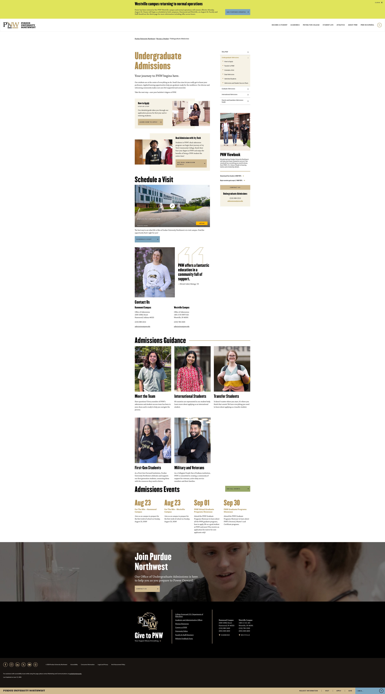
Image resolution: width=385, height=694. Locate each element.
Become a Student (279, 25)
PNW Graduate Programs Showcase (235, 510)
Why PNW (225, 52)
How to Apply (228, 61)
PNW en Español (367, 25)
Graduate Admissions (228, 89)
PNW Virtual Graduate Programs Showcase (204, 510)
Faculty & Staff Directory (184, 635)
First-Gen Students (148, 467)
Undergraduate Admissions (230, 57)
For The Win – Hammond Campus (146, 510)
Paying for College (311, 25)
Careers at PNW (181, 627)
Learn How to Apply (148, 122)
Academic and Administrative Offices (188, 620)
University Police (181, 631)
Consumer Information (88, 664)
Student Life (328, 25)
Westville (245, 635)
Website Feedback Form (184, 639)
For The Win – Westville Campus (174, 510)
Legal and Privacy (103, 664)
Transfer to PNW (229, 66)
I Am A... (360, 691)
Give (350, 691)
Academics (295, 25)
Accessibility (74, 664)
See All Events (233, 489)
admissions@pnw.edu (142, 326)
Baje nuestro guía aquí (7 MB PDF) (231, 180)
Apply (338, 691)
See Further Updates (236, 12)
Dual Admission (229, 74)
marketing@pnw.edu (75, 674)
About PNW (352, 25)
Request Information (308, 691)
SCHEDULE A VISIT (144, 239)
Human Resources (182, 624)
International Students (190, 396)
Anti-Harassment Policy (118, 664)
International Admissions (229, 94)
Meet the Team (145, 396)
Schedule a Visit (229, 70)
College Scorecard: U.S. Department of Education (189, 615)
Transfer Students (226, 396)
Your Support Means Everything (147, 641)
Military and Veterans (189, 467)
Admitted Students (230, 79)
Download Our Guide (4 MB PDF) (230, 176)
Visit (327, 691)
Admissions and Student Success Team (236, 83)
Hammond (225, 635)
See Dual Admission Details (186, 163)
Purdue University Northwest (24, 690)
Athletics (341, 25)
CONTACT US (141, 589)
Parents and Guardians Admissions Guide (232, 101)
